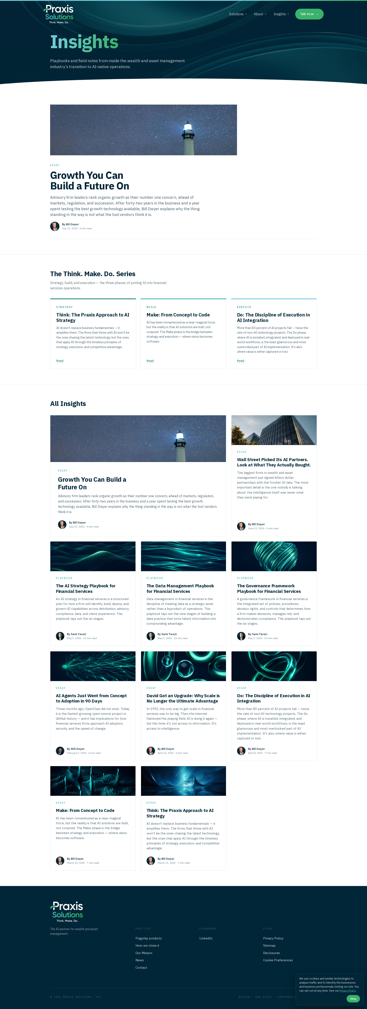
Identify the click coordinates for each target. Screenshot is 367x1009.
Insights (280, 14)
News (140, 960)
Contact (141, 968)
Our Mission (144, 953)
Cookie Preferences (278, 960)
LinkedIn (205, 938)
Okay (353, 998)
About (258, 14)
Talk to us (309, 14)
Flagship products (149, 938)
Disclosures (271, 953)
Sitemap (269, 945)
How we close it (147, 945)
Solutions (236, 14)
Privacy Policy (273, 938)
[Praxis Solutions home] (58, 14)
